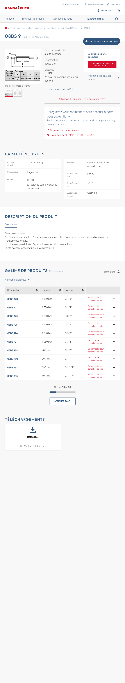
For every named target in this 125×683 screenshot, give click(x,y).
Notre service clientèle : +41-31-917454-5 (71, 135)
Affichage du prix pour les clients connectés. (82, 99)
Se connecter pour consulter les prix (96, 299)
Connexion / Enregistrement (64, 130)
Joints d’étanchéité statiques (29, 28)
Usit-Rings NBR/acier (70, 28)
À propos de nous (63, 18)
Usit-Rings (51, 28)
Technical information (33, 18)
